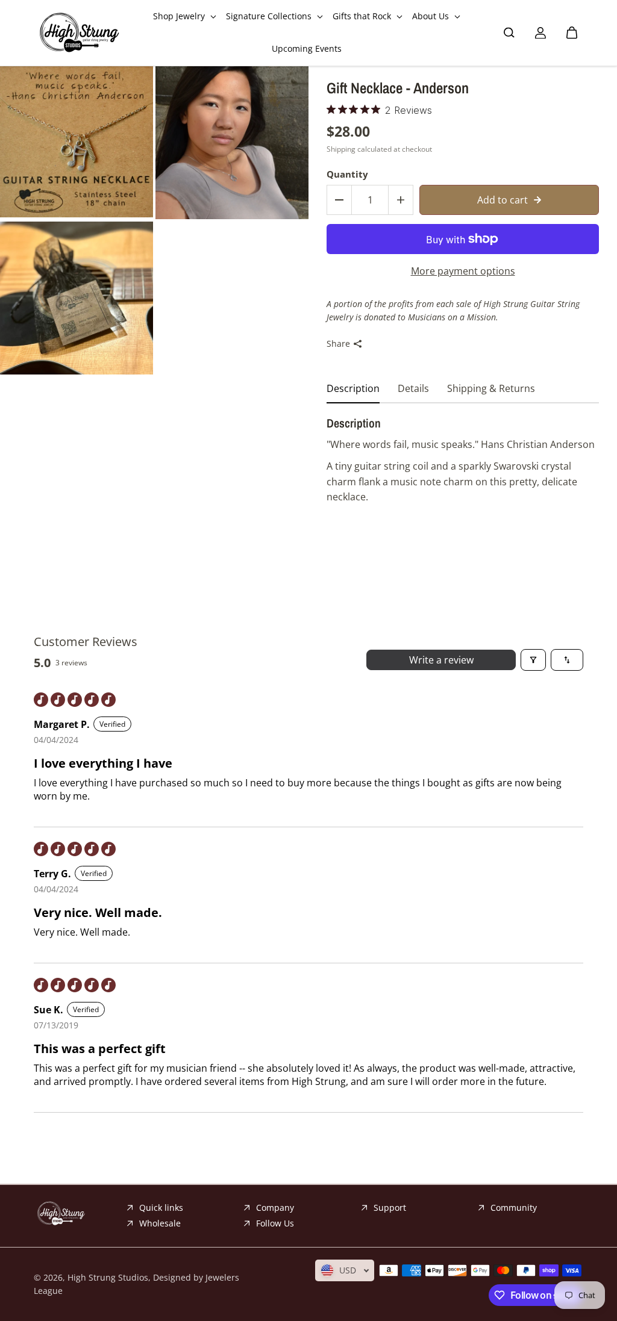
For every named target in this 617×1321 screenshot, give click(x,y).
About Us (431, 16)
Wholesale (160, 1223)
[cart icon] (571, 32)
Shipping (341, 149)
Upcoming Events (307, 48)
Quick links (161, 1207)
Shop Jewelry (180, 16)
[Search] (509, 32)
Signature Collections (270, 16)
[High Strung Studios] (79, 32)
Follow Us (275, 1223)
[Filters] (533, 660)
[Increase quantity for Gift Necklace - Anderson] (400, 200)
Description (353, 388)
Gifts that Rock (363, 16)
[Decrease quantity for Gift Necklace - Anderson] (339, 200)
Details (413, 388)
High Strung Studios (107, 1277)
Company (275, 1207)
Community (513, 1207)
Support (390, 1207)
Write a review (441, 660)
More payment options (463, 271)
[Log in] (540, 32)
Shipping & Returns (491, 388)
